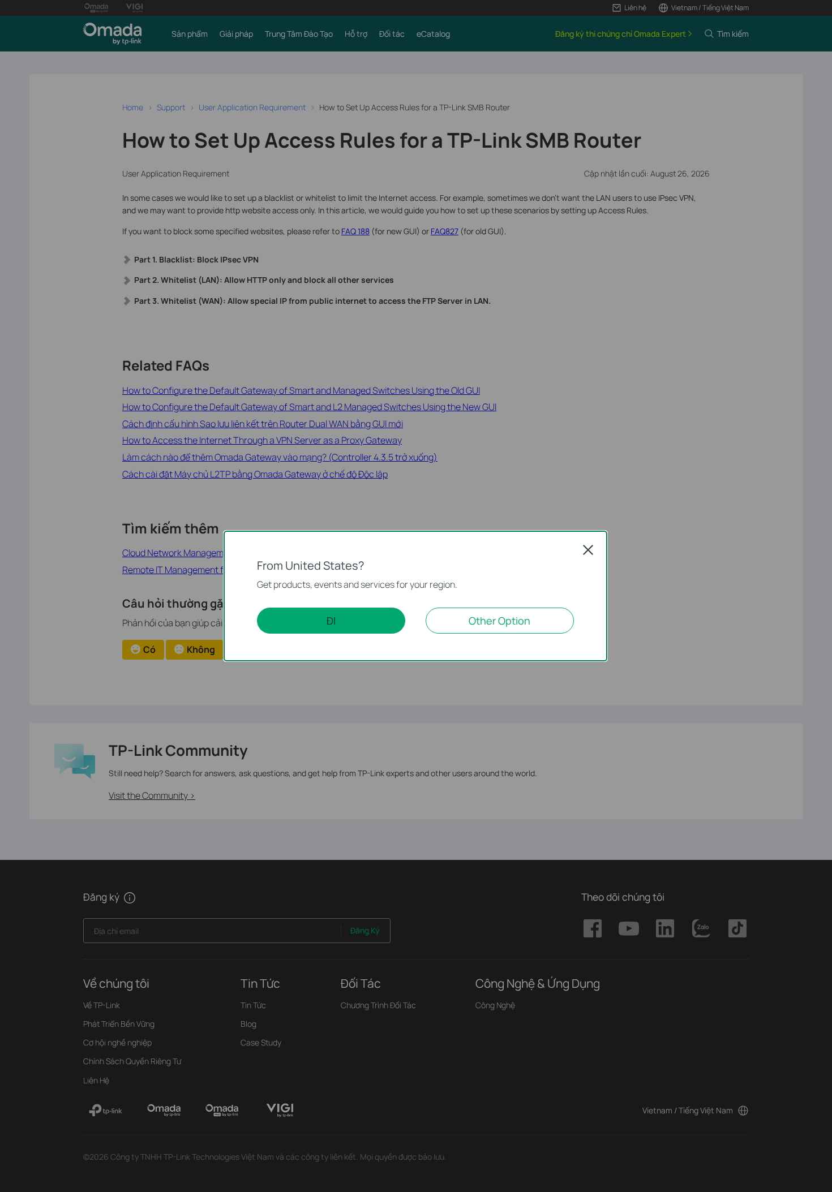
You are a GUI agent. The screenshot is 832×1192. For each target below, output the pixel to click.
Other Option (499, 620)
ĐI (331, 620)
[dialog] (416, 596)
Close (588, 550)
